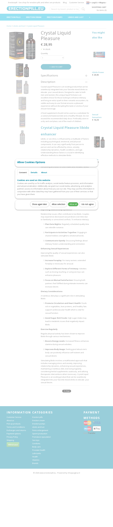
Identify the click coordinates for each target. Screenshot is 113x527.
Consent (23, 172)
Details (34, 172)
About (44, 172)
